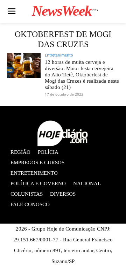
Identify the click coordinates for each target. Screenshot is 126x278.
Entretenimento (59, 55)
